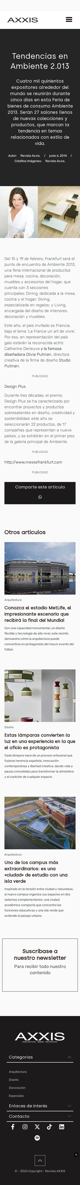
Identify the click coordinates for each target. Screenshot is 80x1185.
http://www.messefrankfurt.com (33, 462)
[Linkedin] (64, 1129)
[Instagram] (27, 1129)
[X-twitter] (40, 1129)
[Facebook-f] (15, 1129)
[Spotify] (40, 1140)
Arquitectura (13, 600)
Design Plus (15, 386)
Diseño (9, 727)
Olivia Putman (38, 354)
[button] (40, 497)
